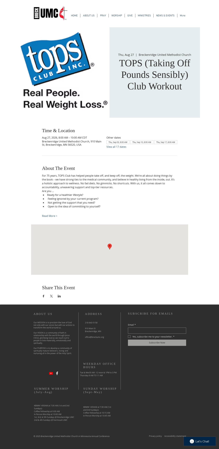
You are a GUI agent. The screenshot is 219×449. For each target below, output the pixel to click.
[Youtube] (51, 373)
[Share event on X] (51, 296)
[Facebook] (57, 373)
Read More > (49, 216)
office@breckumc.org (94, 337)
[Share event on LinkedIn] (59, 296)
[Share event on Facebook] (43, 296)
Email (132, 324)
